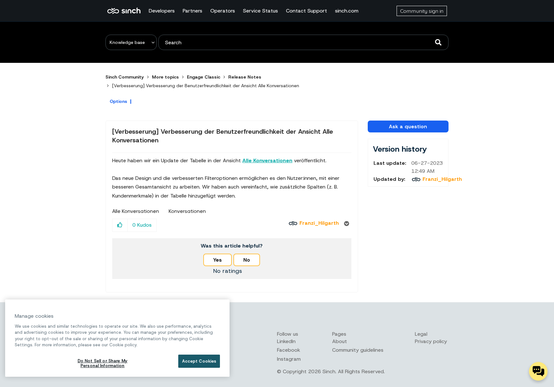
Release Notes (244, 77)
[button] (120, 225)
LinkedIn (286, 341)
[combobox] (303, 42)
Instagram (289, 359)
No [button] (246, 260)
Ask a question (408, 126)
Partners (192, 10)
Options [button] (118, 101)
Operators (222, 10)
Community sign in (421, 11)
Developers (162, 10)
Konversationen (187, 211)
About (339, 341)
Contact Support (306, 10)
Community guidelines (357, 350)
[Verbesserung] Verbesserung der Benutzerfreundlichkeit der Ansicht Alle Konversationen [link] (205, 85)
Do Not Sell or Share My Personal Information (103, 363)
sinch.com (346, 10)
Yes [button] (217, 260)
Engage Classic (203, 77)
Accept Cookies (199, 361)
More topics (165, 77)
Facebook (288, 350)
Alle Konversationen (135, 211)
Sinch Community (124, 10)
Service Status (260, 10)
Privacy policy (431, 341)
